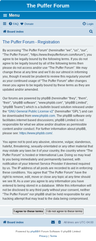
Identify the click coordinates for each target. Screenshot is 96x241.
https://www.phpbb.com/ (35, 133)
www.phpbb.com (43, 116)
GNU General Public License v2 (31, 111)
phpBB (34, 231)
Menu (14, 15)
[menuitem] (13, 24)
